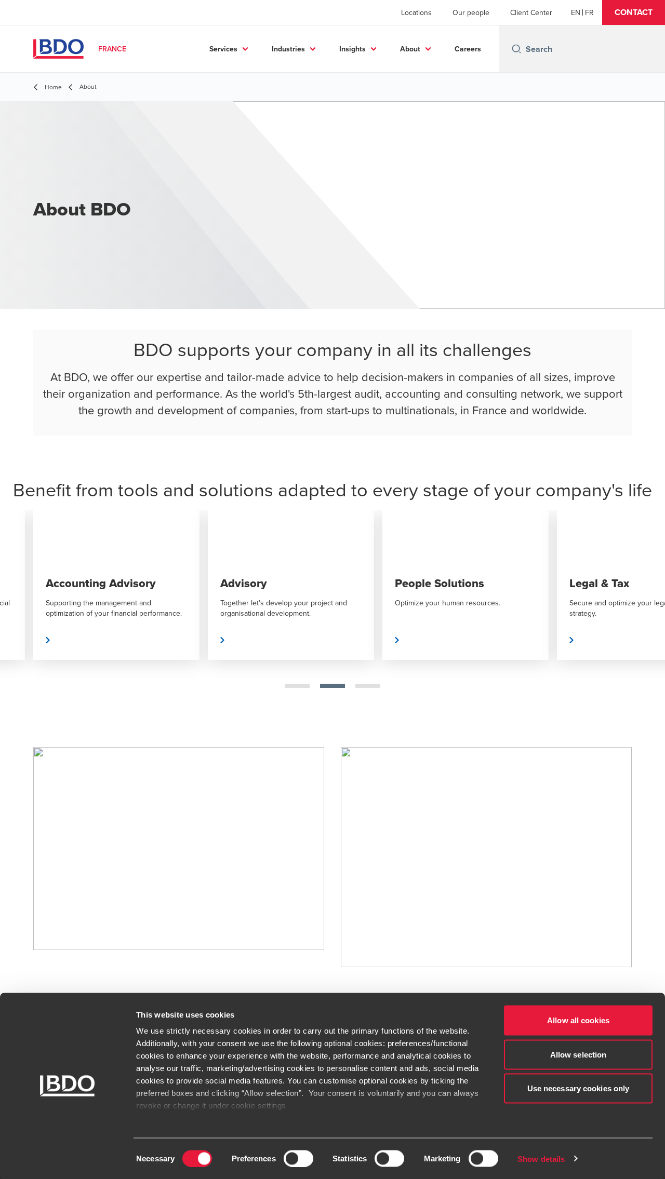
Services (223, 49)
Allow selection (578, 1054)
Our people (471, 12)
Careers (468, 49)
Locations (416, 12)
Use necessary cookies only (578, 1088)
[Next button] (646, 618)
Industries (288, 49)
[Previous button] (18, 618)
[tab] (297, 686)
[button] (633, 12)
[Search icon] (516, 49)
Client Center (531, 12)
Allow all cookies (578, 1020)
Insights (352, 49)
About (410, 49)
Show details (541, 1158)
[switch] (298, 1158)
